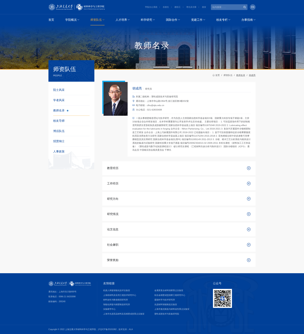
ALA (131, 329)
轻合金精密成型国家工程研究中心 (169, 295)
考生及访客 (191, 7)
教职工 (177, 7)
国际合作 (171, 19)
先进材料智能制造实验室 (165, 304)
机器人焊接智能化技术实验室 (116, 290)
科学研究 (146, 19)
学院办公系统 (151, 7)
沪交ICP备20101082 (107, 329)
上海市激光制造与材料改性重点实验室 (171, 309)
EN (252, 7)
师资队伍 (96, 19)
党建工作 (197, 19)
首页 (51, 19)
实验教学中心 (109, 309)
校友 (204, 7)
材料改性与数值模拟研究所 (115, 300)
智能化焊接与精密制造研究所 (116, 304)
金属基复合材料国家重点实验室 (168, 290)
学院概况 (71, 19)
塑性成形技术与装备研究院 (166, 314)
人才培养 (121, 19)
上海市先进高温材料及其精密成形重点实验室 (123, 314)
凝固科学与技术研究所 (164, 300)
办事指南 (247, 19)
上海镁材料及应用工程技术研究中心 (119, 295)
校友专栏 (222, 19)
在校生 (166, 7)
